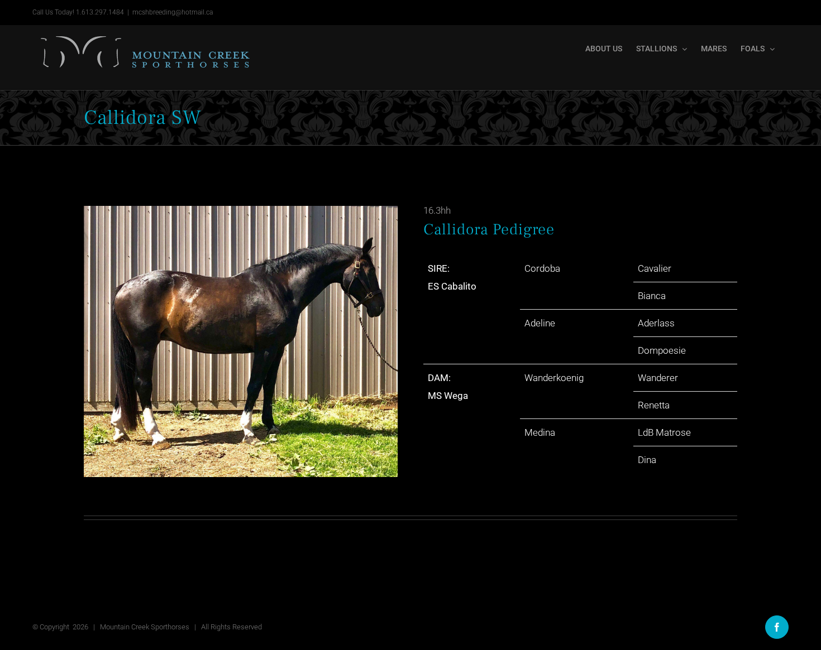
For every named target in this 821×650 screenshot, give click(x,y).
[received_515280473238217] (252, 341)
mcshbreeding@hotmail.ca (172, 12)
